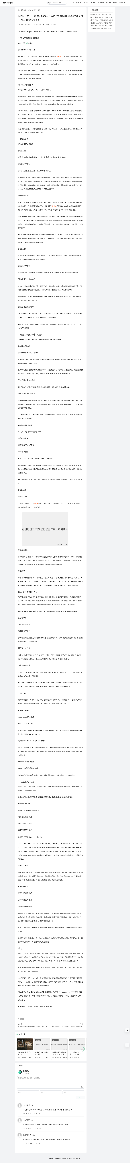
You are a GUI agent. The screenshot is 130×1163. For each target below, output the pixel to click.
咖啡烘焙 (101, 3)
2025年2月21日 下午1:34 (30, 1114)
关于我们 (50, 1158)
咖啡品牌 (108, 3)
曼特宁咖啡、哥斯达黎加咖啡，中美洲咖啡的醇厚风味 (106, 25)
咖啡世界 (122, 3)
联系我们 (57, 1158)
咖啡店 (36, 503)
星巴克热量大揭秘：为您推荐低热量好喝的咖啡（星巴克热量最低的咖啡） (33, 1027)
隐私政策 (64, 1158)
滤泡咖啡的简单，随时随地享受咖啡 (101, 28)
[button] (84, 1049)
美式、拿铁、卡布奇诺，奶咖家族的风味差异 (103, 17)
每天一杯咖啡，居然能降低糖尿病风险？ (102, 20)
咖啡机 (115, 3)
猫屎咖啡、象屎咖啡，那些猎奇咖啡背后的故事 (104, 23)
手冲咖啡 (93, 3)
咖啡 (35, 10)
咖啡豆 (59, 56)
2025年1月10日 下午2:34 (30, 1143)
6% (127, 1045)
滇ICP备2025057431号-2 (75, 1158)
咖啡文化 (78, 3)
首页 (25, 10)
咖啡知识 (86, 3)
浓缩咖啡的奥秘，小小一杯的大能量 (101, 14)
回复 (39, 1114)
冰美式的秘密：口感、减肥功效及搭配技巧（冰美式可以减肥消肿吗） (67, 1027)
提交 (80, 1097)
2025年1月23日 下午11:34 (30, 1128)
